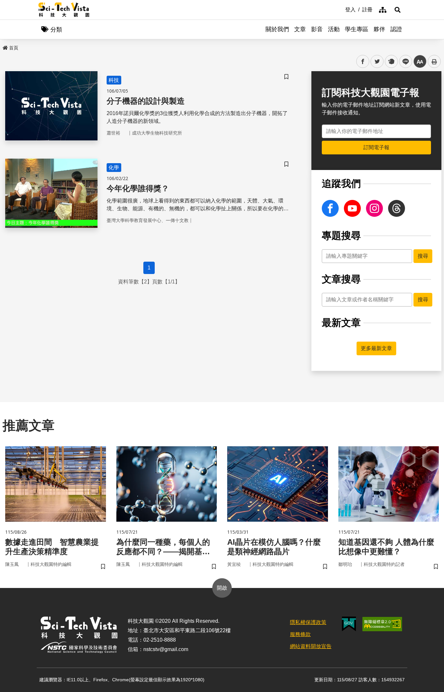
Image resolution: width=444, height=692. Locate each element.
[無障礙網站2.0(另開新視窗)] (382, 624)
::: (341, 9)
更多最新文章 (376, 348)
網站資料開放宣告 (311, 646)
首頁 (13, 47)
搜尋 (423, 256)
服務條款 (300, 634)
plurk (391, 61)
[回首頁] (64, 10)
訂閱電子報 (376, 147)
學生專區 (356, 29)
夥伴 (379, 29)
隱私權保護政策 (308, 622)
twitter (377, 61)
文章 (300, 29)
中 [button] (420, 61)
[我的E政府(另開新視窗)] (349, 624)
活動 (334, 29)
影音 (317, 29)
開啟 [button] (222, 588)
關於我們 (277, 29)
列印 (434, 61)
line (403, 61)
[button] (397, 10)
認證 (396, 29)
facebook (363, 61)
